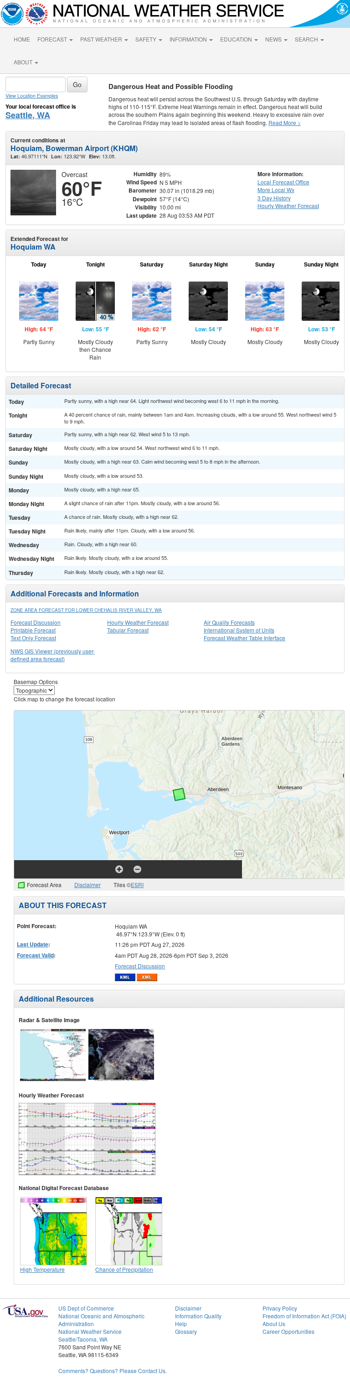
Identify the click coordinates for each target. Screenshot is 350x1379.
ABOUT (24, 62)
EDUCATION (236, 39)
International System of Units (239, 630)
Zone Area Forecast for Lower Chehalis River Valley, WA (86, 610)
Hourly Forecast (288, 205)
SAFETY (146, 39)
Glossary (186, 1331)
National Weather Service (90, 1331)
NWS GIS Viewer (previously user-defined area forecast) (52, 655)
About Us (273, 1323)
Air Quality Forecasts (229, 622)
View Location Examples (31, 95)
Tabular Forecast (128, 630)
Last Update (32, 944)
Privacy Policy (279, 1308)
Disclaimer (87, 884)
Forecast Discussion (35, 622)
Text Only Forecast (33, 638)
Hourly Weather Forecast (138, 622)
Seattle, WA (27, 115)
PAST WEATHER (102, 39)
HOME (22, 39)
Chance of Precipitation (124, 1269)
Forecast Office (283, 182)
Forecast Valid (35, 955)
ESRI (137, 884)
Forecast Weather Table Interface (244, 638)
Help (181, 1323)
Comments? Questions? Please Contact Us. (112, 1370)
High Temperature (42, 1269)
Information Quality (198, 1316)
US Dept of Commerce (86, 1308)
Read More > (284, 122)
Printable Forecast (33, 630)
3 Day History (274, 198)
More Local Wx (275, 189)
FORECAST (52, 39)
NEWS (274, 39)
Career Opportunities (288, 1331)
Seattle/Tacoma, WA (83, 1339)
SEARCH (307, 39)
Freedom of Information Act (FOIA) (304, 1316)
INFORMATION (189, 39)
